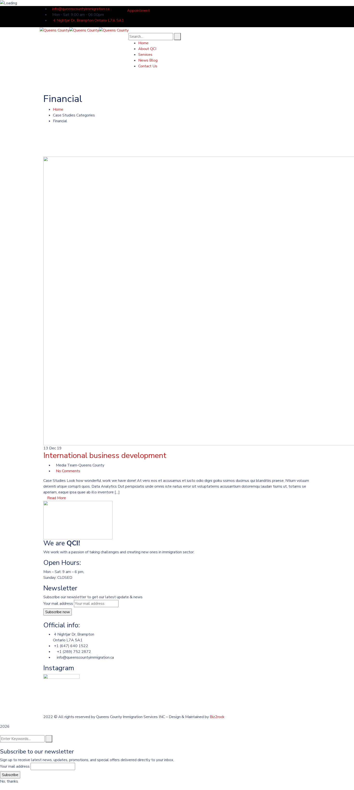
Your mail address (58, 603)
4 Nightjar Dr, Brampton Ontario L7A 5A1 (88, 20)
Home (58, 109)
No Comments (68, 471)
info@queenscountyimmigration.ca (80, 9)
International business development (104, 455)
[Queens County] (54, 30)
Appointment (138, 10)
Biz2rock (217, 717)
